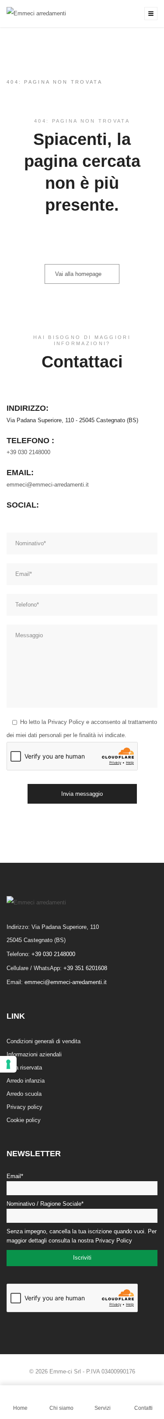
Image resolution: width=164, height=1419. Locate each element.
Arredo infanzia (26, 1080)
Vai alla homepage (78, 274)
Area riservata (24, 1067)
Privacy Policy (66, 722)
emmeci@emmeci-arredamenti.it (48, 484)
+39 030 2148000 (28, 452)
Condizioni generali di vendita (43, 1041)
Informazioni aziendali (34, 1054)
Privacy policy (24, 1107)
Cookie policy (24, 1120)
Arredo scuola (24, 1094)
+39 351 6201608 (85, 968)
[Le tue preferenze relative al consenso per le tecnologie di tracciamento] (8, 1064)
